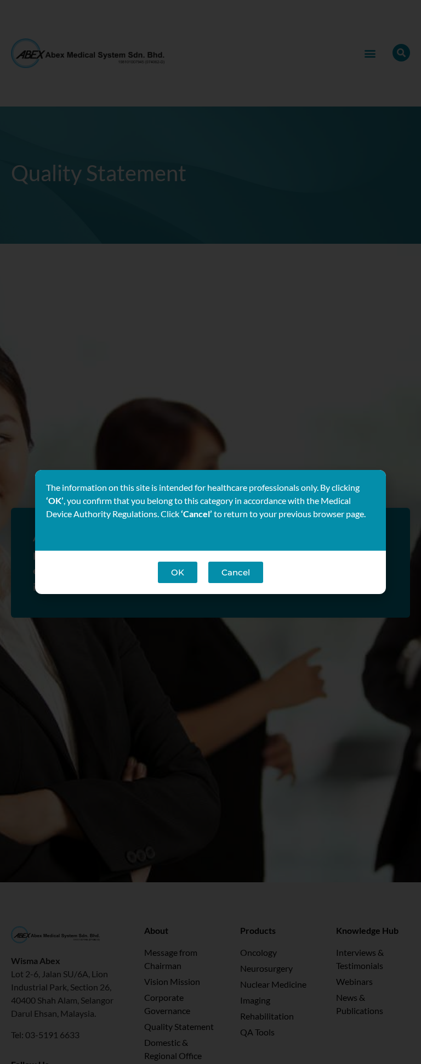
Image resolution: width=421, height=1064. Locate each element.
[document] (210, 532)
